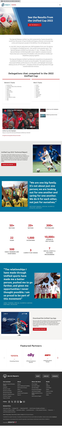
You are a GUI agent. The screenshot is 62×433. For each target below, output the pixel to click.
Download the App (39, 329)
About (19, 381)
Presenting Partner (14, 361)
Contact (22, 414)
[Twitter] (12, 402)
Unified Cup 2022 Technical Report (14, 152)
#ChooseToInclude (16, 135)
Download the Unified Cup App (44, 318)
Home (4, 414)
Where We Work (36, 381)
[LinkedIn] (18, 402)
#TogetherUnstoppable (7, 135)
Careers (18, 414)
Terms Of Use (14, 414)
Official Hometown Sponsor (31, 361)
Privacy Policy (8, 414)
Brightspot (55, 416)
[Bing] (21, 402)
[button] (60, 4)
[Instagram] (15, 402)
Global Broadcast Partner (47, 361)
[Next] (57, 358)
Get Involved (6, 381)
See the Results (34, 24)
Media (48, 381)
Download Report (8, 164)
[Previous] (4, 358)
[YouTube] (24, 402)
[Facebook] (9, 402)
